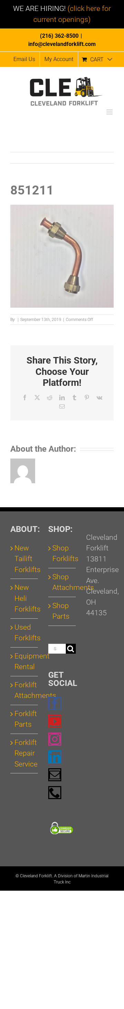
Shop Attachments (62, 582)
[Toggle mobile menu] (110, 112)
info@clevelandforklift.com (62, 44)
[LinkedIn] (54, 756)
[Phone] (54, 792)
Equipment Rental (24, 661)
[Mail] (54, 774)
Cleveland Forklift (36, 876)
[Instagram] (54, 739)
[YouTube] (54, 721)
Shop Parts (61, 611)
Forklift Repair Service (24, 753)
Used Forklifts (24, 632)
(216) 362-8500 (59, 36)
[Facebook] (54, 703)
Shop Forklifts (62, 553)
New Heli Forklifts (24, 598)
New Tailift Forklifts (24, 559)
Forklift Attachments (24, 690)
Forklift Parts (24, 719)
